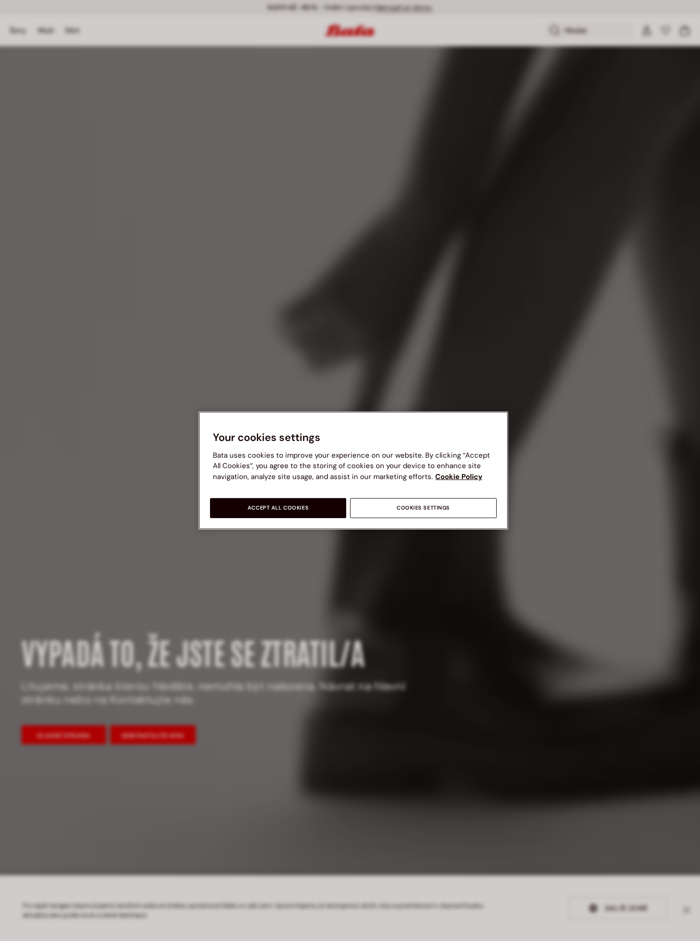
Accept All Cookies (278, 507)
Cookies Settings (423, 507)
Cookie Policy (458, 476)
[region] (353, 470)
